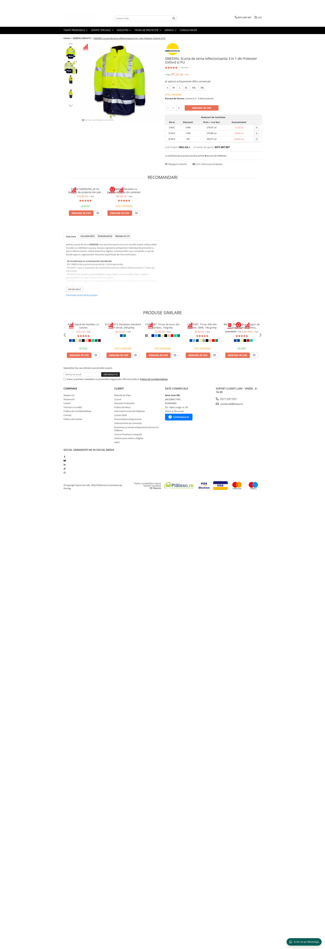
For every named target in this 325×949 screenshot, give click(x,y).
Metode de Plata (122, 395)
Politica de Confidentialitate (154, 379)
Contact (67, 415)
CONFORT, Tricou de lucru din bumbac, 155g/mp (162, 326)
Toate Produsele (74, 30)
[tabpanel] (120, 83)
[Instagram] (64, 472)
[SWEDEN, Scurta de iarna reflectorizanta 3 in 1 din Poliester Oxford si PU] (120, 83)
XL (186, 87)
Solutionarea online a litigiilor (128, 438)
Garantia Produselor (124, 403)
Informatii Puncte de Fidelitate (129, 411)
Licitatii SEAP (120, 415)
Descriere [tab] (71, 236)
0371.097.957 (228, 399)
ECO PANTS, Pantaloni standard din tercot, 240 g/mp (123, 326)
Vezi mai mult (74, 289)
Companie (70, 388)
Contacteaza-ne (181, 417)
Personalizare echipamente (128, 419)
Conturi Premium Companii (128, 434)
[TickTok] (64, 468)
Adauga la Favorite (177, 164)
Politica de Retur (122, 407)
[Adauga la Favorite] (98, 213)
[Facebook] (64, 456)
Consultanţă (188, 30)
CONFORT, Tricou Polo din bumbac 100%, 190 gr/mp (202, 326)
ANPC (117, 442)
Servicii (169, 30)
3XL (202, 87)
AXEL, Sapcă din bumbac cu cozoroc (83, 326)
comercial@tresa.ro (231, 404)
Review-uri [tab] (122, 236)
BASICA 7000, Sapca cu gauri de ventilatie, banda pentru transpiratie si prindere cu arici (242, 326)
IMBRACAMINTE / (83, 38)
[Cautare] (174, 18)
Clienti (119, 388)
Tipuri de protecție (146, 30)
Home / (67, 38)
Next (71, 105)
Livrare (117, 399)
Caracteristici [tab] (88, 236)
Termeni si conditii (72, 407)
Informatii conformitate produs (82, 295)
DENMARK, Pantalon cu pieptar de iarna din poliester (124, 190)
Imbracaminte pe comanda (128, 423)
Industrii (123, 30)
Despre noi (68, 395)
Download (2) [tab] (105, 236)
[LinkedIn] (64, 464)
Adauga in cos (201, 107)
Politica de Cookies (72, 419)
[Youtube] (64, 460)
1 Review (183, 67)
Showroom (69, 399)
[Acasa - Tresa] (80, 18)
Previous (71, 44)
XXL (194, 87)
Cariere (67, 403)
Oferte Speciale (101, 30)
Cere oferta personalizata (208, 164)
